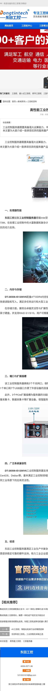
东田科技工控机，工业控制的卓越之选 (27, 634)
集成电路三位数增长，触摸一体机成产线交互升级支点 (22, 615)
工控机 (14, 93)
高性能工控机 (15, 641)
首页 (14, 101)
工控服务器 (27, 641)
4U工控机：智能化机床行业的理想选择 (27, 629)
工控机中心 (26, 25)
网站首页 (9, 25)
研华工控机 (37, 93)
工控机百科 (32, 101)
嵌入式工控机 (24, 93)
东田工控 (15, 3)
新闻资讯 (21, 101)
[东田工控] (14, 14)
